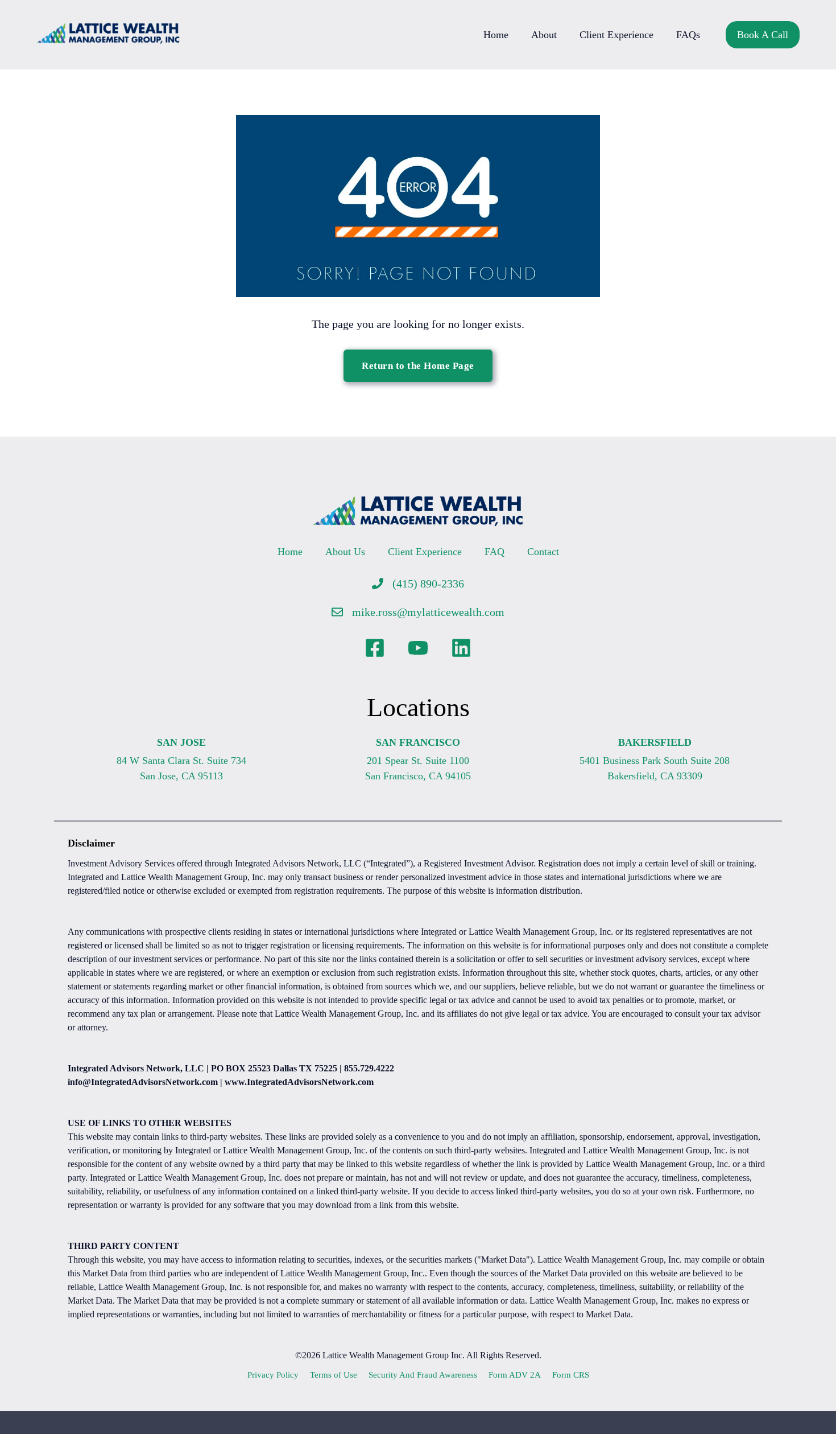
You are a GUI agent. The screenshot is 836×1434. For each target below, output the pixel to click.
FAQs (688, 34)
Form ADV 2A (515, 1374)
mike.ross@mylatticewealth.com (428, 612)
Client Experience (616, 34)
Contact (543, 551)
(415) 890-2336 (428, 583)
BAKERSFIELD (655, 742)
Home (495, 34)
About (544, 34)
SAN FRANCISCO (418, 742)
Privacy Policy (273, 1374)
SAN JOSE (181, 742)
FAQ (494, 551)
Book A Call (762, 34)
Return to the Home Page (418, 365)
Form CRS (570, 1374)
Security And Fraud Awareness (423, 1374)
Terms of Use (333, 1374)
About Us (345, 551)
